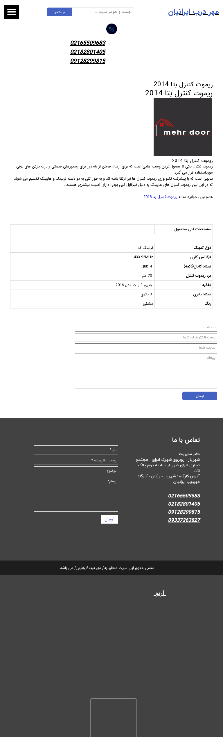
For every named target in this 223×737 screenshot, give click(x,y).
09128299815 (87, 61)
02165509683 (87, 43)
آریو (160, 593)
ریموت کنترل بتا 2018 (160, 197)
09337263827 (184, 520)
